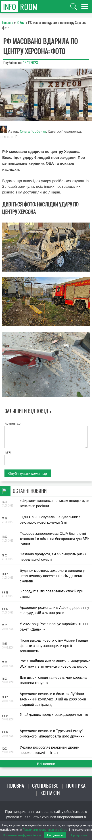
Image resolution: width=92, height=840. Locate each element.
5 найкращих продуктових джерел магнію (54, 714)
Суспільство (45, 785)
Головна (15, 785)
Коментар (12, 423)
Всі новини (46, 763)
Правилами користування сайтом (45, 829)
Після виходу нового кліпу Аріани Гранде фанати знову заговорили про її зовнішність (54, 645)
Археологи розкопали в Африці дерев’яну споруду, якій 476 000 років (54, 610)
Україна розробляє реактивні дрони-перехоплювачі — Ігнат (49, 750)
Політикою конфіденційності (22, 835)
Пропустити (79, 835)
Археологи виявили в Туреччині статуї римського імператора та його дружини (52, 733)
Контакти (50, 792)
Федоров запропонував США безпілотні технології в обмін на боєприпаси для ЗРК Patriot (54, 538)
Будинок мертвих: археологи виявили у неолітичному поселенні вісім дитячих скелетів (52, 576)
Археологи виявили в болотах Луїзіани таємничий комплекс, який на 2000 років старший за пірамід (53, 699)
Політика (76, 785)
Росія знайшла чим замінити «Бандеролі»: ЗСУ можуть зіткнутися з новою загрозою (55, 663)
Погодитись (55, 835)
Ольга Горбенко (33, 131)
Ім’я (7, 452)
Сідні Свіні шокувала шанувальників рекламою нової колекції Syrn (50, 519)
